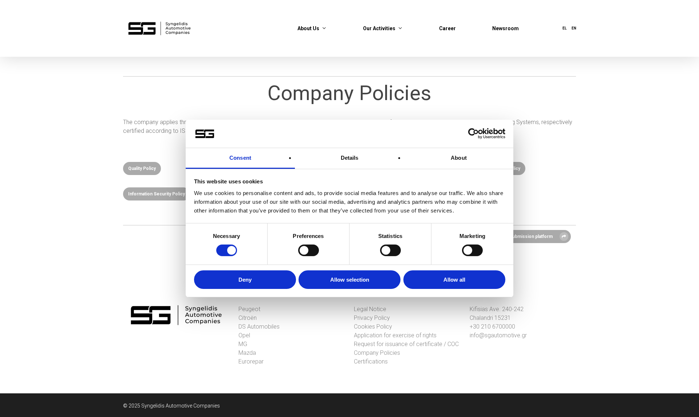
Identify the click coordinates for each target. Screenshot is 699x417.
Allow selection (349, 280)
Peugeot (249, 309)
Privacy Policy (372, 317)
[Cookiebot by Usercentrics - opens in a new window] (473, 133)
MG (242, 344)
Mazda (247, 352)
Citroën (247, 317)
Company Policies (377, 352)
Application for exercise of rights (395, 335)
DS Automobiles (259, 326)
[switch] (308, 250)
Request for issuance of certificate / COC (406, 344)
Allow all (454, 280)
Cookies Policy (373, 326)
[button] (142, 168)
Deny (245, 280)
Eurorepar (251, 361)
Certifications (371, 361)
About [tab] (459, 158)
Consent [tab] (240, 158)
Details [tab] (350, 158)
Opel (244, 335)
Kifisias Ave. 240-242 (497, 309)
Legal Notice (370, 309)
